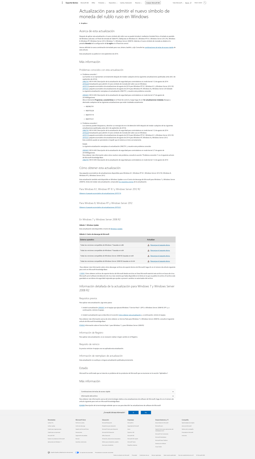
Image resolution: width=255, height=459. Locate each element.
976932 (82, 325)
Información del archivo (89, 396)
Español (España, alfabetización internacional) (62, 452)
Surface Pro (50, 423)
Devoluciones (79, 432)
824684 (82, 405)
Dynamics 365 (131, 432)
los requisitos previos (126, 182)
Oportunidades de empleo (188, 423)
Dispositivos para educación (109, 426)
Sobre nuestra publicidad (170, 455)
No (146, 412)
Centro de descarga (80, 426)
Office (93, 3)
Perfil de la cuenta (80, 423)
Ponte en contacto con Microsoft (121, 455)
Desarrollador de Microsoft (161, 423)
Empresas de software (160, 443)
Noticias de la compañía (187, 429)
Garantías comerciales (81, 442)
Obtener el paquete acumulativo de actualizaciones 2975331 (100, 207)
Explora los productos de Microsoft (56, 438)
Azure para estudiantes (107, 445)
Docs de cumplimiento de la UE (186, 455)
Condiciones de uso (144, 455)
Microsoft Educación (107, 423)
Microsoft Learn (159, 426)
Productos (101, 3)
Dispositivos (112, 3)
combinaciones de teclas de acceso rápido (159, 47)
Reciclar (77, 438)
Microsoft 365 (85, 3)
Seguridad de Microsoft (133, 426)
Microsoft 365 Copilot (133, 438)
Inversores (184, 435)
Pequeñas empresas (132, 445)
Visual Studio (158, 446)
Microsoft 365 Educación (108, 432)
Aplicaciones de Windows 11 (55, 442)
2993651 (86, 95)
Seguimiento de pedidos (81, 435)
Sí (133, 412)
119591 (82, 273)
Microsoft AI (130, 423)
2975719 (86, 86)
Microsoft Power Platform (161, 440)
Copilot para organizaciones (54, 429)
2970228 (86, 84)
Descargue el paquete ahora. (160, 245)
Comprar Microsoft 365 (153, 3)
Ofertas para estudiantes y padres (110, 442)
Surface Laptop (51, 426)
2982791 (86, 81)
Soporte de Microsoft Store (82, 429)
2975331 (86, 89)
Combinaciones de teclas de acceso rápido (95, 391)
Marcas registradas (156, 455)
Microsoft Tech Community (161, 434)
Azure (129, 429)
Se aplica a (84, 23)
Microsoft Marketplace (160, 437)
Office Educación (106, 435)
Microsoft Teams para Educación (110, 429)
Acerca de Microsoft (186, 426)
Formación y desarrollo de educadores (111, 438)
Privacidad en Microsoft (187, 432)
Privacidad (134, 455)
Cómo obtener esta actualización (130, 315)
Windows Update (116, 229)
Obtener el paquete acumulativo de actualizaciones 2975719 (100, 193)
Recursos (137, 3)
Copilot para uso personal (54, 432)
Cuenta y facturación (126, 3)
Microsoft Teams (132, 442)
